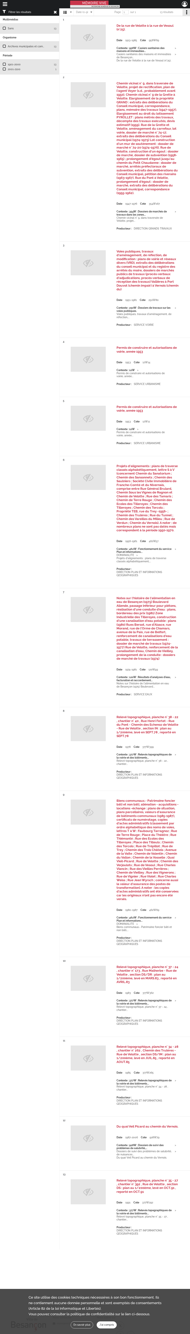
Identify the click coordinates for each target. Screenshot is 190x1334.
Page (117, 12)
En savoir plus (81, 1324)
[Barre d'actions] (186, 12)
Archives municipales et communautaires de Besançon (41, 46)
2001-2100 (14, 69)
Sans (11, 28)
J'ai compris (106, 1324)
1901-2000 (14, 64)
